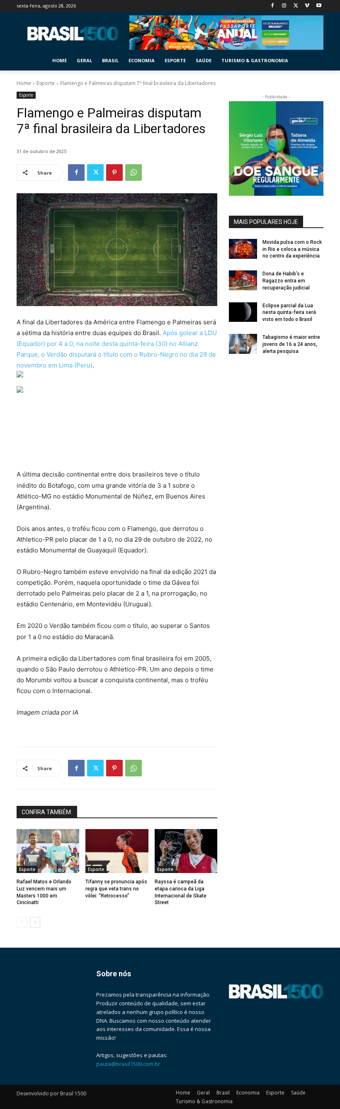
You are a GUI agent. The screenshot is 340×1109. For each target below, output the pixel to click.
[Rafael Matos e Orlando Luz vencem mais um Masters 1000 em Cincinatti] (48, 851)
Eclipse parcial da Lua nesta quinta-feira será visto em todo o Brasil (289, 313)
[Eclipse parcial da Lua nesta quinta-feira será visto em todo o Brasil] (243, 312)
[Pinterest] (114, 172)
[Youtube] (318, 6)
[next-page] (35, 922)
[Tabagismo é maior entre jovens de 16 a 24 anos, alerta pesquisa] (243, 344)
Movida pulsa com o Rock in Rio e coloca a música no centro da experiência (292, 249)
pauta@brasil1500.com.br (128, 1064)
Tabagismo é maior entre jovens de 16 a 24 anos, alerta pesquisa (291, 344)
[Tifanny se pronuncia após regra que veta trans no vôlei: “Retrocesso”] (116, 851)
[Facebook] (272, 6)
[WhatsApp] (133, 172)
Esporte (45, 83)
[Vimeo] (307, 6)
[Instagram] (284, 6)
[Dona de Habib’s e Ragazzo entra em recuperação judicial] (243, 280)
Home (24, 83)
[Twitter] (296, 6)
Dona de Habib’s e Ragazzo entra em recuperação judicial (286, 281)
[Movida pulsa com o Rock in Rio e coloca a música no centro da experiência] (243, 249)
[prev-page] (22, 922)
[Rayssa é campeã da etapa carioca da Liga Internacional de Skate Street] (186, 851)
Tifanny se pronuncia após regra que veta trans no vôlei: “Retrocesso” (116, 889)
